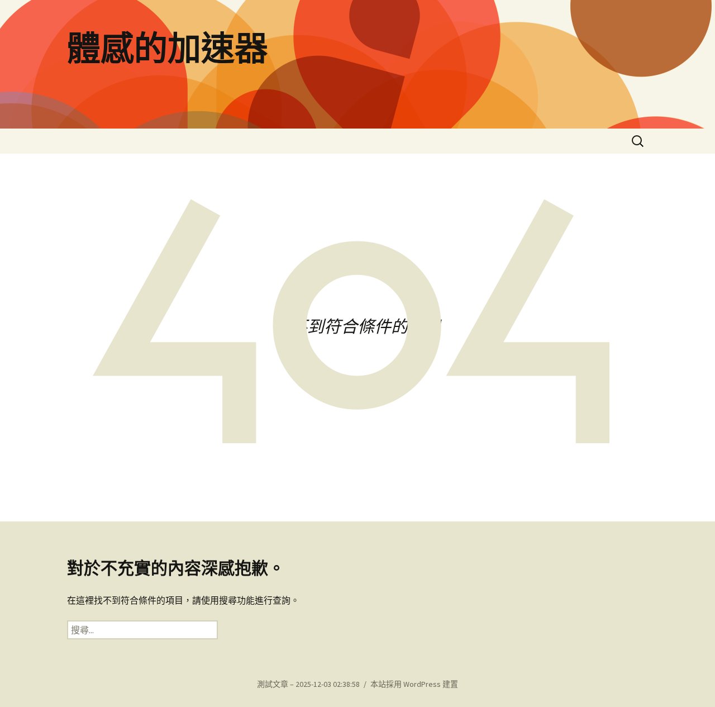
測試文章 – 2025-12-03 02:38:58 (308, 684)
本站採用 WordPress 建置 (414, 684)
